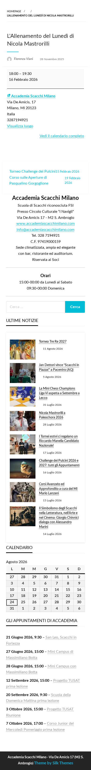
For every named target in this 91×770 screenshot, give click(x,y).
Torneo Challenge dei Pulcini (44, 171)
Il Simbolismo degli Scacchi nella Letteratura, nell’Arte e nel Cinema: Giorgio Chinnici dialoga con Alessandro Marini (59, 517)
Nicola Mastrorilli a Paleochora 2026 (52, 415)
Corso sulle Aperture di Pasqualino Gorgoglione (44, 181)
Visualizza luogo (20, 126)
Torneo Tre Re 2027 (52, 341)
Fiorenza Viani (24, 59)
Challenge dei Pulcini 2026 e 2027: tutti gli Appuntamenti (59, 463)
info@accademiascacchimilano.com (45, 230)
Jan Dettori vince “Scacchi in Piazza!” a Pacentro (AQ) (59, 367)
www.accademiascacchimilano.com (45, 223)
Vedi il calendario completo (62, 136)
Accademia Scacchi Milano (33, 96)
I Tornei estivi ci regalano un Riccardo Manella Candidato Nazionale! (59, 441)
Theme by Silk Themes (53, 763)
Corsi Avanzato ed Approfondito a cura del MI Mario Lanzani (58, 489)
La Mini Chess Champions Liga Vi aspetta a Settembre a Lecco (59, 393)
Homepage (14, 11)
